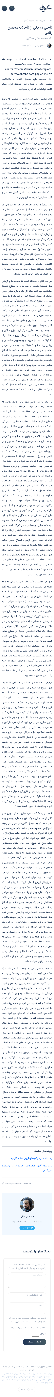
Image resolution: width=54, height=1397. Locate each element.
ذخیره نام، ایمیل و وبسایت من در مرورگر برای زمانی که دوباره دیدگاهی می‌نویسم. (27, 1320)
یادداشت (31, 1158)
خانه (50, 20)
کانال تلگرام (26, 1227)
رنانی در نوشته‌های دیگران (34, 20)
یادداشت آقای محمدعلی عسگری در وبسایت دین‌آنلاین (27, 1168)
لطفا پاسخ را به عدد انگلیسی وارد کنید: (28, 1327)
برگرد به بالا (25, 1389)
